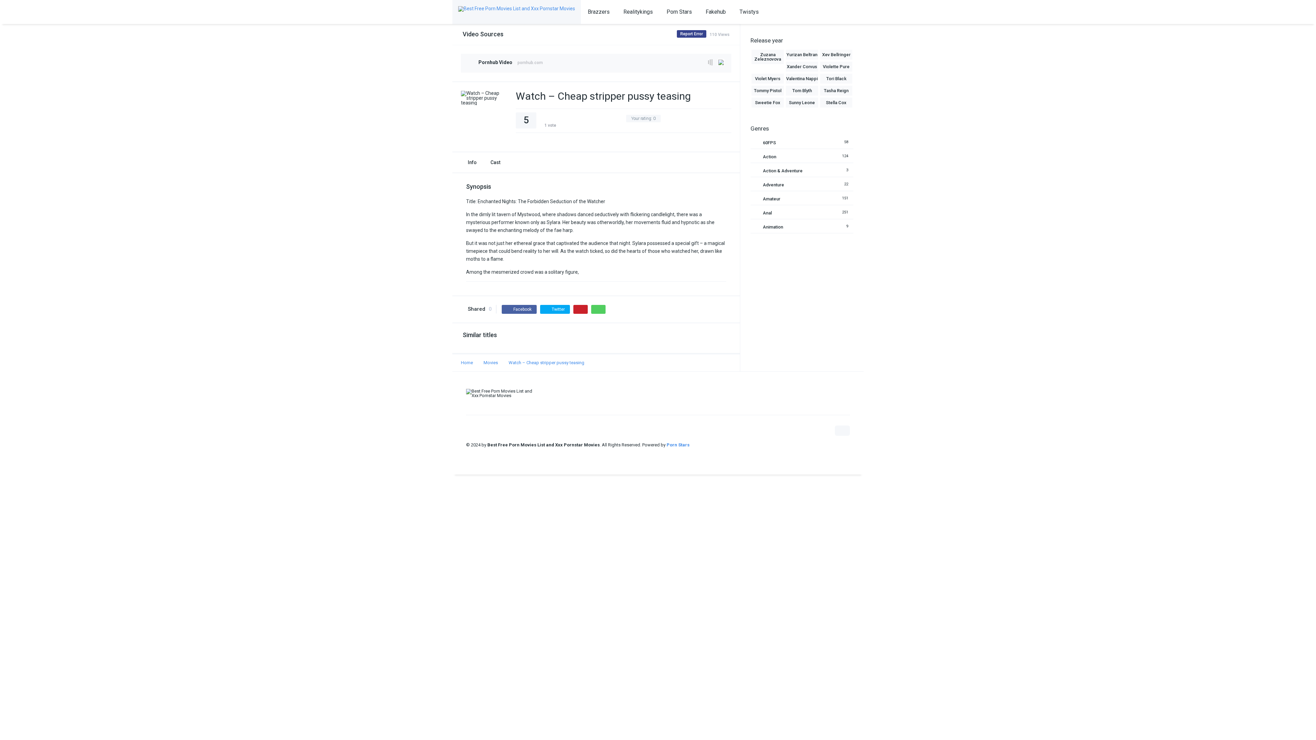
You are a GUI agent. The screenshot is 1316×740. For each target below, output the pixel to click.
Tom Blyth (802, 90)
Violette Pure (836, 66)
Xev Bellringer (836, 54)
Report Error (691, 34)
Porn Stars (679, 12)
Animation (773, 227)
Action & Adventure (783, 170)
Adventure (773, 184)
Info (472, 162)
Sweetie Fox (767, 102)
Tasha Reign (836, 90)
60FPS (769, 142)
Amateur (771, 198)
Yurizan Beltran (802, 54)
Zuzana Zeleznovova (767, 57)
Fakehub (716, 12)
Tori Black (836, 78)
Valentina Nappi (802, 78)
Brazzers (599, 12)
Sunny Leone (802, 102)
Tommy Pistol (767, 90)
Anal (767, 212)
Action (769, 156)
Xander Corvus (802, 66)
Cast (495, 162)
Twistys (749, 12)
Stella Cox (836, 102)
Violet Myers (767, 78)
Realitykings (638, 12)
